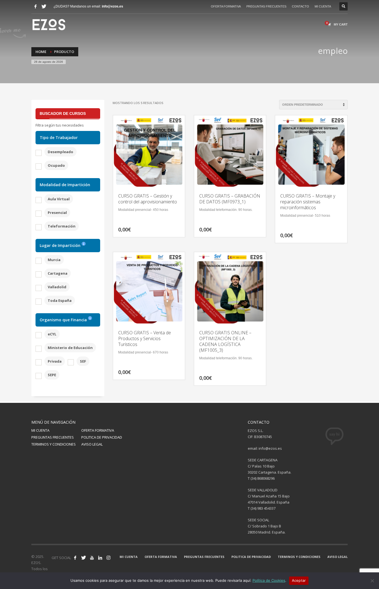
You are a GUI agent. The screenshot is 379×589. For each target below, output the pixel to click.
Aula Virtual (59, 198)
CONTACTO (300, 6)
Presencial (57, 212)
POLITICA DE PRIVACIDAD (101, 437)
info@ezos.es (112, 6)
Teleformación (61, 226)
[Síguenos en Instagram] (108, 557)
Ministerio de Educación (70, 347)
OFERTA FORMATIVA (226, 6)
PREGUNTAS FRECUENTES (266, 6)
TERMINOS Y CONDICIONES (53, 444)
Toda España (60, 300)
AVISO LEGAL (92, 444)
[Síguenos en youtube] (92, 557)
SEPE (52, 374)
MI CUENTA (323, 6)
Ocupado (56, 165)
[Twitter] (44, 6)
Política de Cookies (268, 580)
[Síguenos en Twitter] (83, 557)
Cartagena (57, 273)
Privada (55, 361)
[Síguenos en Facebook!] (75, 557)
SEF (83, 361)
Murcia (54, 259)
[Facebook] (35, 6)
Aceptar (299, 580)
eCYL (52, 334)
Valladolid (57, 286)
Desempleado (60, 151)
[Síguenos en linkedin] (100, 557)
